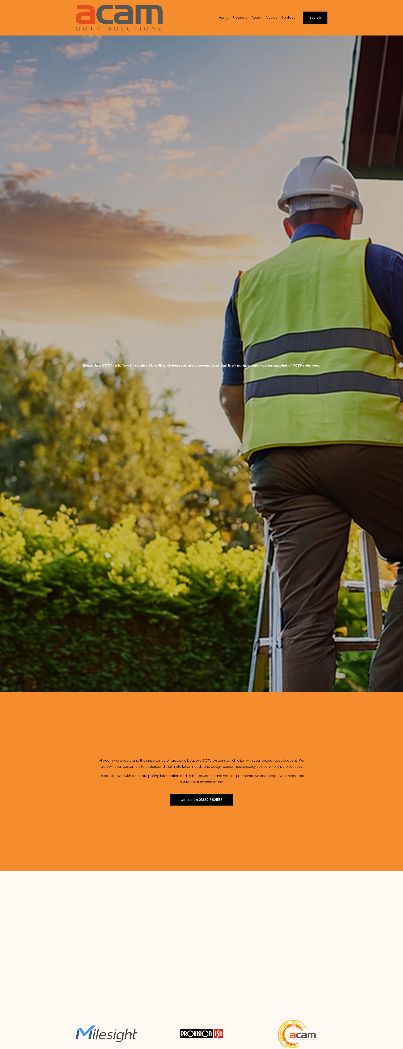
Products (240, 17)
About (256, 17)
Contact (288, 17)
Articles (271, 17)
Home (224, 17)
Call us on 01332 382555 (201, 799)
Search (315, 18)
